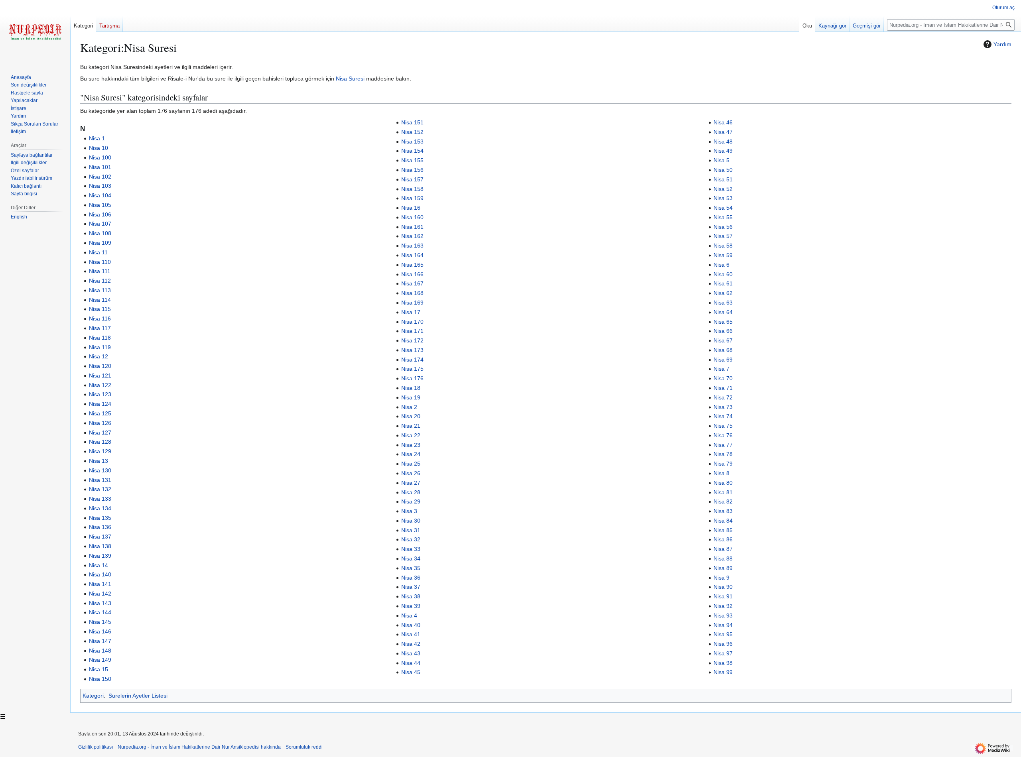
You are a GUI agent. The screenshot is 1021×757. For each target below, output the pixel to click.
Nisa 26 (410, 473)
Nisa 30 (410, 520)
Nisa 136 (100, 527)
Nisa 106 (100, 214)
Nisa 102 (100, 176)
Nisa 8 (721, 473)
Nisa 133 (100, 498)
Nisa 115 (100, 309)
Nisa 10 (98, 148)
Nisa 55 (723, 217)
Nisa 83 (723, 511)
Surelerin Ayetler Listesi (138, 695)
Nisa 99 (723, 672)
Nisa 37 (410, 587)
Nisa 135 (100, 518)
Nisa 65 (723, 322)
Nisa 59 (723, 255)
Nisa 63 (723, 302)
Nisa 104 (100, 195)
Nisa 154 (412, 150)
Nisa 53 (723, 198)
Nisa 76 (723, 435)
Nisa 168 (412, 293)
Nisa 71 (723, 388)
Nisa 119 (100, 347)
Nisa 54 (723, 207)
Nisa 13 (98, 461)
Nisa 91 (723, 596)
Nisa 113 (100, 290)
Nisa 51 (723, 179)
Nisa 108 (100, 233)
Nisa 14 (98, 565)
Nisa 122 (100, 385)
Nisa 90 (723, 587)
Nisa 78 (723, 454)
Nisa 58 (723, 245)
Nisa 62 (723, 293)
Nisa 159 (412, 198)
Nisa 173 (412, 350)
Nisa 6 (721, 265)
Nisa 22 (410, 435)
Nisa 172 (412, 340)
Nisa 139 (100, 556)
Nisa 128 (100, 441)
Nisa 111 (99, 271)
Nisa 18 (410, 388)
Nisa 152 (412, 132)
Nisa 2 (409, 407)
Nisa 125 (100, 413)
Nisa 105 (100, 205)
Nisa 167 (412, 283)
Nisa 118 (100, 337)
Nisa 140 (100, 574)
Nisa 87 (723, 549)
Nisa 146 (100, 631)
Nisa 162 (412, 236)
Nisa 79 (723, 463)
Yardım (1002, 44)
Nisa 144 (100, 612)
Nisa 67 (723, 340)
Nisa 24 (410, 454)
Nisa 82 (723, 501)
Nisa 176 (412, 378)
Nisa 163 (412, 245)
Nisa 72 (723, 397)
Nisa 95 (723, 634)
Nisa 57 (723, 236)
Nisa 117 (100, 328)
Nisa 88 (723, 558)
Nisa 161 (412, 227)
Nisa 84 (723, 520)
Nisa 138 (100, 546)
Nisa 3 (409, 511)
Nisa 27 (410, 483)
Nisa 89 (723, 568)
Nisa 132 (100, 489)
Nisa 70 (723, 378)
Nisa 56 (723, 227)
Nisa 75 (723, 426)
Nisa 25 (410, 463)
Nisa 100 (100, 157)
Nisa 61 (723, 283)
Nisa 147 (100, 641)
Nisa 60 (723, 274)
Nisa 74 (723, 416)
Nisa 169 (412, 302)
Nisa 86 (723, 539)
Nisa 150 (100, 679)
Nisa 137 (100, 536)
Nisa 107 (100, 223)
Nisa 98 (723, 663)
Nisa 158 (412, 189)
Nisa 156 (412, 170)
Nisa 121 (100, 375)
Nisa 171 (412, 331)
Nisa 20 (410, 416)
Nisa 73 (723, 407)
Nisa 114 (100, 300)
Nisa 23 (410, 445)
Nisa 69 (723, 359)
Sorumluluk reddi (304, 747)
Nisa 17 (410, 312)
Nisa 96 (723, 644)
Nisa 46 (723, 122)
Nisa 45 (410, 672)
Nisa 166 (412, 274)
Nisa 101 (100, 167)
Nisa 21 (410, 426)
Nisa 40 (410, 625)
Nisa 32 (410, 539)
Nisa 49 (723, 150)
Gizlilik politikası (95, 747)
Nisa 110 (100, 262)
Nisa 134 (100, 508)
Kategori (93, 695)
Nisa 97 (723, 653)
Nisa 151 (412, 122)
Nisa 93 (723, 615)
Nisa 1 (97, 138)
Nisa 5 (721, 160)
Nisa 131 (100, 480)
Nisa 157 (412, 179)
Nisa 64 (723, 312)
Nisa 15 (98, 669)
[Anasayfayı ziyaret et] (35, 32)
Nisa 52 (723, 189)
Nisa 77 (723, 445)
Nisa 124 (100, 404)
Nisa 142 (100, 593)
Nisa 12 (98, 356)
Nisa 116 (100, 318)
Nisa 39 (410, 606)
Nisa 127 (100, 432)
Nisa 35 (410, 568)
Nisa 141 (100, 584)
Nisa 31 (410, 530)
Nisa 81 (723, 492)
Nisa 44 (410, 663)
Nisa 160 (412, 217)
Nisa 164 (412, 255)
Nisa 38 (410, 596)
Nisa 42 (410, 644)
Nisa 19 (410, 397)
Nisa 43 (410, 653)
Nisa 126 (100, 423)
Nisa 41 (410, 634)
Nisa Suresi (350, 78)
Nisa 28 (410, 492)
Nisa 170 (412, 322)
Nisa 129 (100, 451)
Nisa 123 (100, 394)
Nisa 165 (412, 265)
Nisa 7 (721, 369)
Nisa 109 (100, 243)
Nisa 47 (723, 132)
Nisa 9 (721, 577)
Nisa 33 (410, 549)
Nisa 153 (412, 141)
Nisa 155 (412, 160)
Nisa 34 (410, 558)
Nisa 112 (100, 280)
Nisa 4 (409, 615)
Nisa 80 (723, 483)
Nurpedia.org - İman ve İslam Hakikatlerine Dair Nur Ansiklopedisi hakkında (199, 747)
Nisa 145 (100, 622)
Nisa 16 (410, 207)
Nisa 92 (723, 606)
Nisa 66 (723, 331)
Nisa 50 (723, 170)
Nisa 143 (100, 603)
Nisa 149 (100, 660)
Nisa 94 (723, 625)
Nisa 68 (723, 350)
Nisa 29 (410, 501)
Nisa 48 (723, 141)
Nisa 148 (100, 650)
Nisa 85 (723, 530)
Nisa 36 (410, 577)
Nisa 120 (100, 366)
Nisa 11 (98, 252)
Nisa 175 (412, 369)
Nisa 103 (100, 186)
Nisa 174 (412, 359)
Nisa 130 (100, 470)
